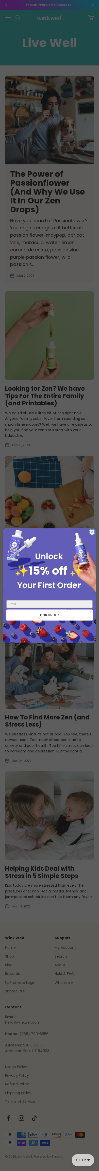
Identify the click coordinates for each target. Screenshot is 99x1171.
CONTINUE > (49, 615)
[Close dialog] (92, 532)
